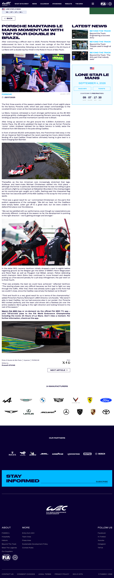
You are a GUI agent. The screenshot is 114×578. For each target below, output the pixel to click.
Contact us (7, 574)
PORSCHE (35, 360)
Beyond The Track (9, 544)
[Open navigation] (93, 3)
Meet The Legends (9, 548)
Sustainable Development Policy (35, 544)
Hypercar (27, 360)
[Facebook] (66, 362)
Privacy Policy (62, 574)
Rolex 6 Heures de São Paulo (12, 360)
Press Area (26, 540)
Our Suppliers (7, 551)
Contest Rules (27, 548)
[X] (64, 362)
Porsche (7, 94)
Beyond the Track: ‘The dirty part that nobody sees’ (100, 57)
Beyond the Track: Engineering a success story (100, 35)
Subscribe (102, 481)
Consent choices (26, 574)
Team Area (26, 537)
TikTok (100, 548)
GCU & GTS (78, 574)
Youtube (101, 540)
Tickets (101, 89)
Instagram (102, 544)
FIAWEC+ (6, 533)
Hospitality (6, 537)
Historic (5, 540)
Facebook (102, 533)
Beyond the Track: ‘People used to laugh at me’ (100, 46)
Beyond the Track (100, 31)
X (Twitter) (102, 537)
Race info (82, 89)
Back (9, 18)
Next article (57, 370)
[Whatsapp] (69, 362)
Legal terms (44, 574)
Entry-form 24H (28, 533)
